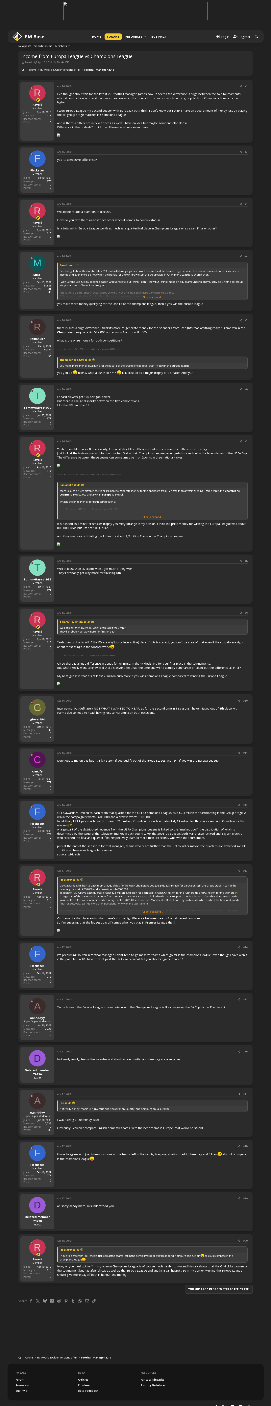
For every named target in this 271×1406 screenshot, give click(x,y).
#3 (246, 204)
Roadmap (84, 1385)
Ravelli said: (67, 265)
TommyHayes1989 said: (75, 622)
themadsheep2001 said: (75, 359)
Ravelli (29, 62)
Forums (113, 36)
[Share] (240, 86)
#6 (246, 389)
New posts (24, 46)
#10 (245, 700)
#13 (245, 870)
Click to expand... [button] (153, 297)
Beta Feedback (88, 1391)
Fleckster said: (69, 879)
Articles (83, 1379)
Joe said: (65, 1103)
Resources (133, 36)
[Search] (256, 36)
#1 (246, 86)
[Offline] (31, 88)
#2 (246, 152)
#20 (245, 1240)
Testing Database (152, 1385)
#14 (245, 947)
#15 (245, 999)
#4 (246, 256)
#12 (245, 805)
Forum (19, 1379)
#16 (245, 1051)
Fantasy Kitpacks (152, 1379)
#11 (245, 753)
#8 (246, 561)
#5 (246, 320)
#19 (245, 1198)
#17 (245, 1094)
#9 (246, 613)
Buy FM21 (22, 1391)
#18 (245, 1146)
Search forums (43, 46)
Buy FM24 (158, 36)
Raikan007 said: (70, 485)
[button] (145, 36)
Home (96, 36)
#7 (246, 441)
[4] (70, 825)
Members (61, 46)
